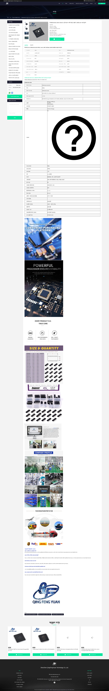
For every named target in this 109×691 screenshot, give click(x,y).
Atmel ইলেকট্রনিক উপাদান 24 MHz (58, 614)
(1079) (14, 72)
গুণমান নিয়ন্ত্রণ (89, 677)
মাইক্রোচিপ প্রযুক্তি (50, 106)
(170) (11, 58)
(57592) (14, 25)
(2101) (14, 61)
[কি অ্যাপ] (9, 93)
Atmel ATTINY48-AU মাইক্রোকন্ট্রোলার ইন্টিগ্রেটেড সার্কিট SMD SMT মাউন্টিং (41, 650)
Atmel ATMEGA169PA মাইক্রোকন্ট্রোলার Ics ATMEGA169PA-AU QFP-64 (88, 650)
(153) (11, 56)
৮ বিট (48, 171)
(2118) (14, 67)
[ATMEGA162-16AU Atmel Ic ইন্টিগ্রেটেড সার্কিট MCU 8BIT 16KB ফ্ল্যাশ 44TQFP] (38, 31)
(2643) (13, 70)
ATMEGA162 (50, 215)
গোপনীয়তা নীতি (89, 684)
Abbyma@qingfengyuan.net (90, 0)
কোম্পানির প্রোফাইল (89, 673)
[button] (8, 640)
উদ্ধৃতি (102, 3)
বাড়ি (59, 3)
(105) (12, 30)
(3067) (13, 75)
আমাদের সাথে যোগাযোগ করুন (79, 3)
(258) (13, 48)
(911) (14, 38)
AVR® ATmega (50, 108)
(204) (11, 43)
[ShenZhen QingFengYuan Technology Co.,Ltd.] (7, 3)
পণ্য (62, 3)
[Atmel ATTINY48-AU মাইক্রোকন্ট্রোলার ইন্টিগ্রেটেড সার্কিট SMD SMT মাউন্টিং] (42, 637)
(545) (12, 51)
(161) (14, 46)
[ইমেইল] (12, 93)
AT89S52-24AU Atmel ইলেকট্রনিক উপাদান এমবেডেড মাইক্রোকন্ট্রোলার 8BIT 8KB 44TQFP (65, 650)
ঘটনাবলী (87, 3)
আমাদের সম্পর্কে (71, 3)
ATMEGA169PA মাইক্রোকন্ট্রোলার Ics (31, 614)
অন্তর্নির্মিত (49, 103)
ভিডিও (66, 3)
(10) (14, 77)
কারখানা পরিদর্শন (89, 675)
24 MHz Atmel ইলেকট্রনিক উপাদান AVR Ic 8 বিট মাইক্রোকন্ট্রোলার (18, 649)
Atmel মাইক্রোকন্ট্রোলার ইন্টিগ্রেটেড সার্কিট (45, 614)
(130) (14, 53)
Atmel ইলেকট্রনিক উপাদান (16, 17)
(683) (12, 27)
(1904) (13, 32)
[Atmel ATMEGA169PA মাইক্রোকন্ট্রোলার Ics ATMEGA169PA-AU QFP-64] (91, 637)
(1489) (14, 36)
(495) (13, 41)
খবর (89, 679)
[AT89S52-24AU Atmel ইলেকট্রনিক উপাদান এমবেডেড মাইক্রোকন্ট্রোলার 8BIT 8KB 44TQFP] (67, 637)
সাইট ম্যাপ (89, 682)
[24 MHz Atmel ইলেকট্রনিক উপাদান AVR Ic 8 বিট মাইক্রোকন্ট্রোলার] (18, 637)
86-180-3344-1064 (101, 0)
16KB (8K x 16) (50, 185)
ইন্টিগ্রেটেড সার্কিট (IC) (51, 101)
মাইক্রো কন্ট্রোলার (50, 104)
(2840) (13, 64)
